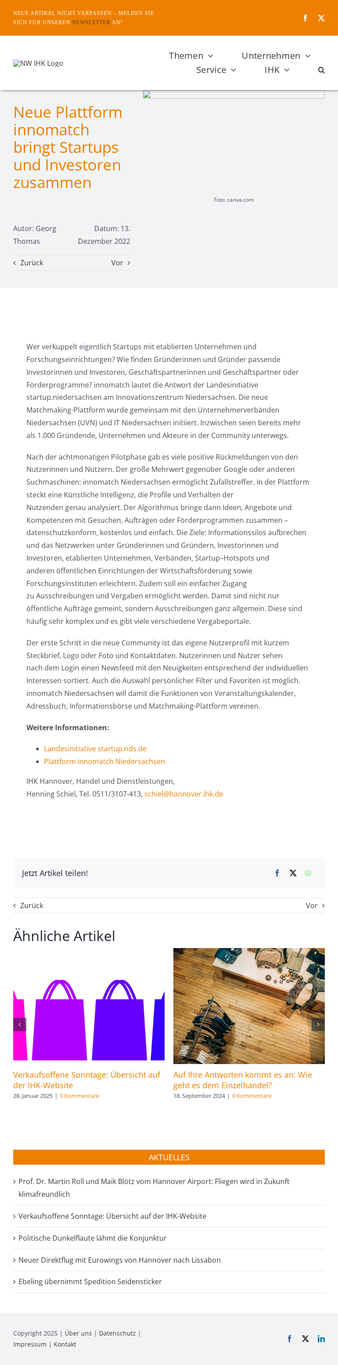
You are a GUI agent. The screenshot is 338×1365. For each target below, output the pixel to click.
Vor (117, 263)
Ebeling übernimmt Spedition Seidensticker (90, 1281)
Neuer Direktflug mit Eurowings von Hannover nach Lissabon (119, 1260)
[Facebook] (277, 873)
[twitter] (321, 18)
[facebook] (305, 18)
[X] (293, 873)
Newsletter (91, 22)
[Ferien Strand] (38, 63)
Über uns (78, 1333)
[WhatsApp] (308, 873)
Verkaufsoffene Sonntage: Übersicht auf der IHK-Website (112, 1216)
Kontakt (65, 1344)
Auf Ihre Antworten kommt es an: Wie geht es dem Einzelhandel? (242, 1079)
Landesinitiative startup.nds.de (95, 748)
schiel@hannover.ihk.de (183, 794)
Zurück (31, 263)
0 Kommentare (79, 1096)
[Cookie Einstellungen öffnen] (19, 1353)
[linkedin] (321, 1338)
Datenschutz (117, 1333)
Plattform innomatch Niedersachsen (104, 761)
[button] (321, 70)
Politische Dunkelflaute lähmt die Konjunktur (92, 1238)
